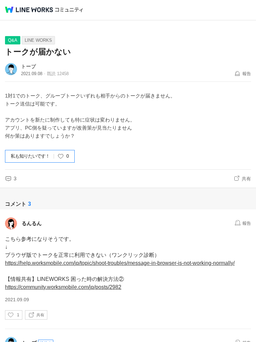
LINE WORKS (38, 40)
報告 (246, 73)
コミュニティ (69, 9)
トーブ (28, 66)
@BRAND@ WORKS (29, 10)
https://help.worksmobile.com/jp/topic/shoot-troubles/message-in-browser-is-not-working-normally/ (120, 263)
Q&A (12, 40)
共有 (246, 178)
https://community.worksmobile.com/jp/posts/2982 (63, 287)
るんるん (32, 223)
